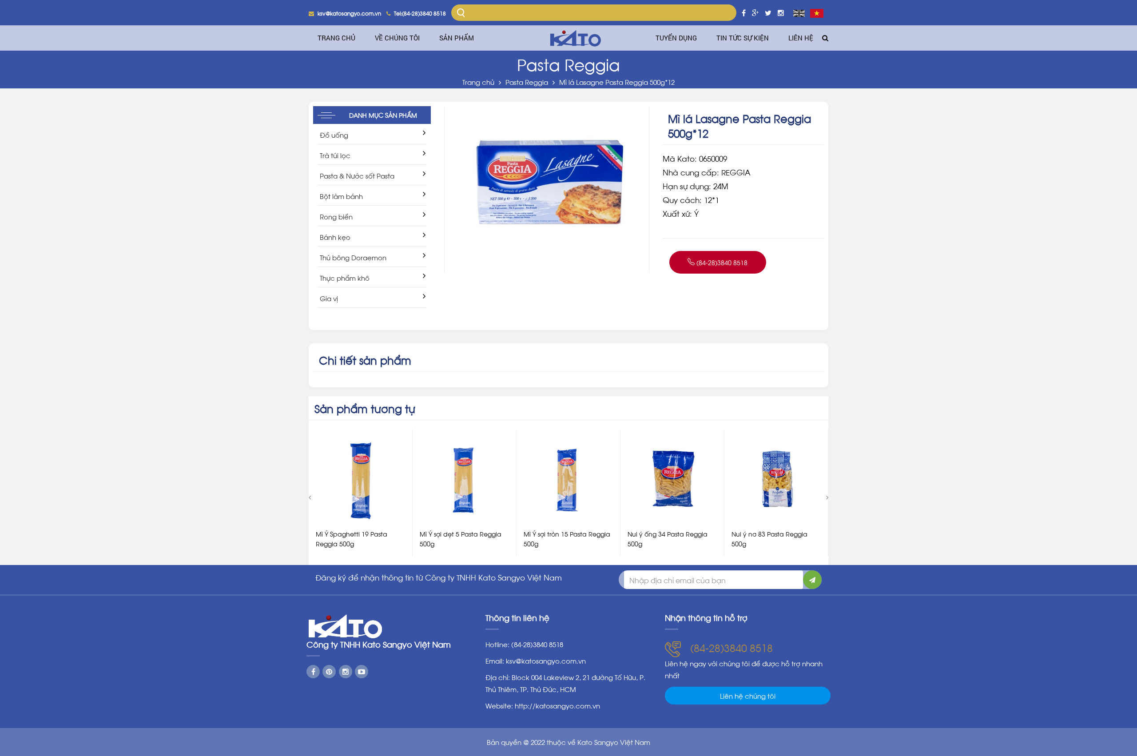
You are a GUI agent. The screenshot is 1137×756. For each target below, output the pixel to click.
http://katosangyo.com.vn (557, 705)
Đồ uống (334, 134)
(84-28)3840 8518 (721, 262)
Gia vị (329, 298)
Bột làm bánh (341, 196)
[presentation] (310, 496)
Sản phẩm (456, 37)
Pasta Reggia (526, 82)
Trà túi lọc (335, 155)
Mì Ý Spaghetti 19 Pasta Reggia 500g (351, 538)
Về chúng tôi (397, 37)
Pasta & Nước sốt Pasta (357, 175)
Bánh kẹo (335, 237)
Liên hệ (800, 37)
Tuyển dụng (676, 37)
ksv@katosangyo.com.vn (546, 660)
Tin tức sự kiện (742, 37)
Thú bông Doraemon (353, 257)
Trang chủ (336, 37)
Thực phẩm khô (345, 278)
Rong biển (336, 216)
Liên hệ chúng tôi (747, 695)
